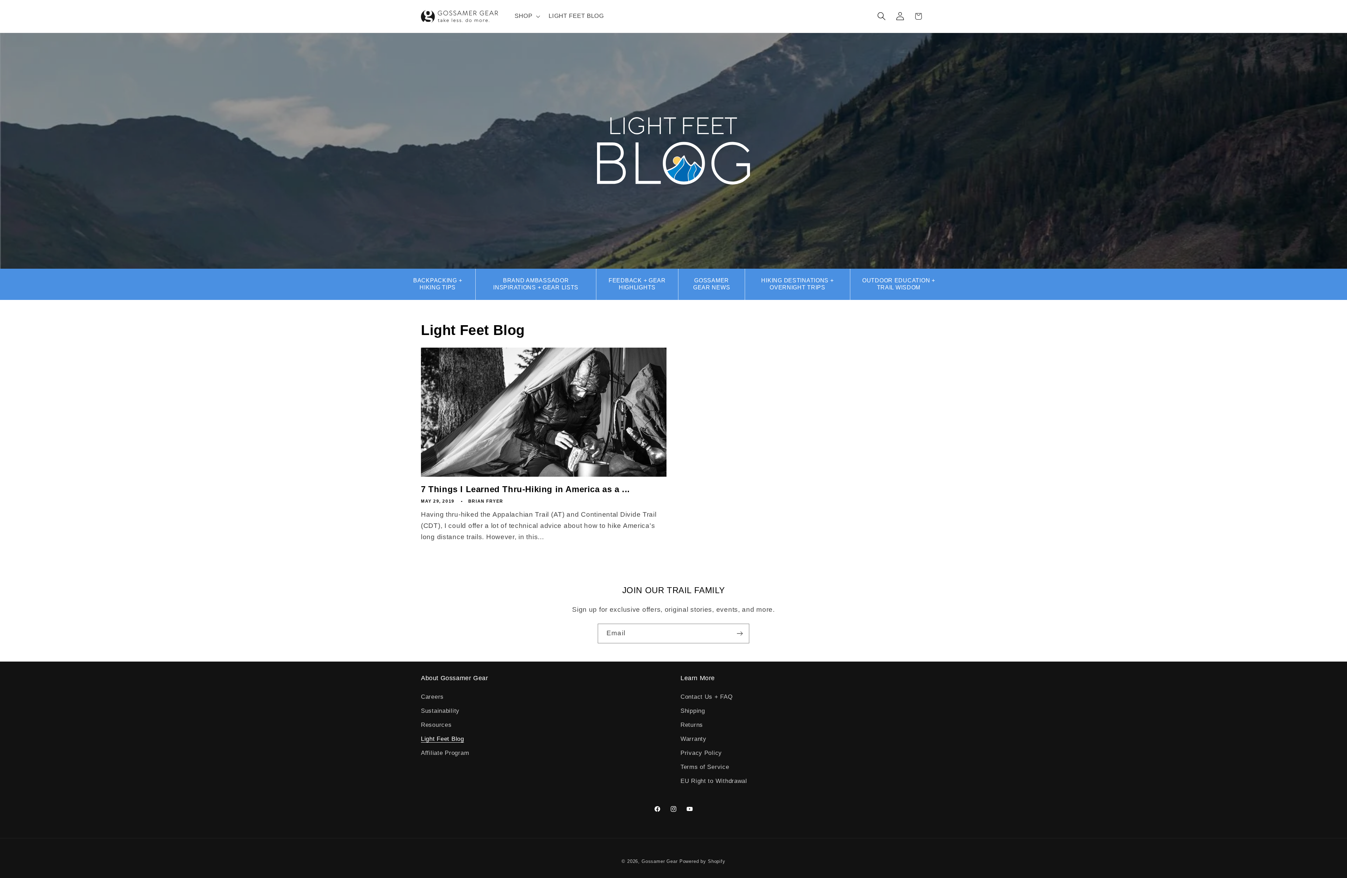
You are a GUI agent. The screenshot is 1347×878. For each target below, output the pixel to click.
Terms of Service (705, 767)
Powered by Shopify (702, 861)
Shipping (693, 711)
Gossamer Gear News (711, 283)
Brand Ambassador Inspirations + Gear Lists (535, 283)
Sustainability (440, 711)
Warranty (693, 739)
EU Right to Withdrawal (714, 781)
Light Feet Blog (442, 739)
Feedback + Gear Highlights (637, 283)
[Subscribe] (739, 633)
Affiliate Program (445, 753)
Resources (436, 725)
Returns (692, 725)
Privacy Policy (701, 753)
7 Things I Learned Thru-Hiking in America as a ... (525, 489)
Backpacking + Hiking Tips (437, 283)
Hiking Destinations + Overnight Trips (797, 283)
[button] (527, 16)
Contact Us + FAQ (707, 696)
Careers (432, 696)
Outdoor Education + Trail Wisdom (898, 283)
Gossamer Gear (660, 861)
